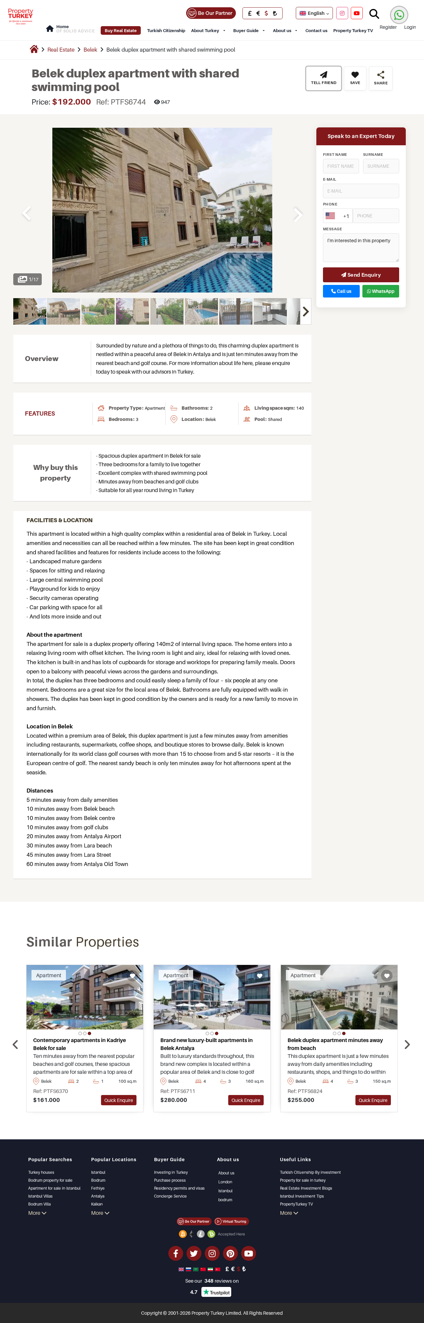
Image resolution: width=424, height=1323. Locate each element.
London (225, 1181)
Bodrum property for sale (50, 1180)
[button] (80, 1033)
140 (300, 408)
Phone (330, 204)
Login (410, 27)
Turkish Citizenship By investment (310, 1172)
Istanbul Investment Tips (302, 1196)
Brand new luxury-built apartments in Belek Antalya (206, 1044)
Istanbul (98, 1172)
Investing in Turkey (171, 1172)
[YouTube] (357, 13)
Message (332, 229)
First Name (335, 154)
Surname (373, 154)
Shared (275, 419)
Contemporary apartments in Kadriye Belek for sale (79, 1044)
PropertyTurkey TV (296, 1204)
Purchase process (170, 1180)
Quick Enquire (118, 1100)
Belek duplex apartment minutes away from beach (335, 1044)
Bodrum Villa (39, 1204)
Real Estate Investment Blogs (306, 1188)
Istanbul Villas (40, 1196)
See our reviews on (212, 1281)
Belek (90, 49)
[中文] (203, 1268)
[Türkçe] (218, 1268)
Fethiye (98, 1188)
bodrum (225, 1199)
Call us (343, 291)
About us (282, 30)
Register (388, 27)
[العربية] (196, 1268)
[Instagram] (342, 13)
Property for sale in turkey (303, 1180)
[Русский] (189, 1268)
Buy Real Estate (121, 30)
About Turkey (205, 30)
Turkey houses (41, 1172)
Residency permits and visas (179, 1188)
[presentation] (15, 1044)
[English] (182, 1268)
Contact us (316, 30)
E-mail (330, 179)
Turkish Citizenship (166, 30)
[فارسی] (211, 1268)
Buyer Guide (246, 30)
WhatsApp (383, 291)
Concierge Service (170, 1196)
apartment (155, 408)
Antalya (97, 1196)
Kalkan (97, 1204)
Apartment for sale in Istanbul (54, 1188)
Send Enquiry (363, 275)
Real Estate (61, 49)
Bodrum (98, 1180)
